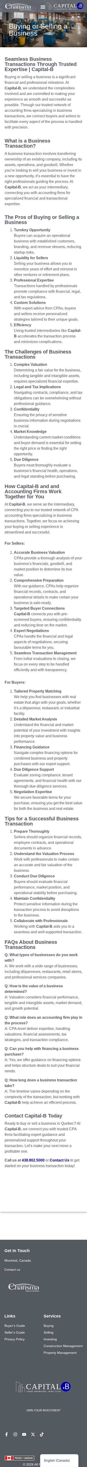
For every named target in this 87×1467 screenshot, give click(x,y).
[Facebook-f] (6, 1434)
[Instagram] (15, 1434)
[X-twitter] (33, 1434)
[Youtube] (24, 1434)
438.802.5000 (33, 1160)
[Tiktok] (42, 1434)
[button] (43, 7)
